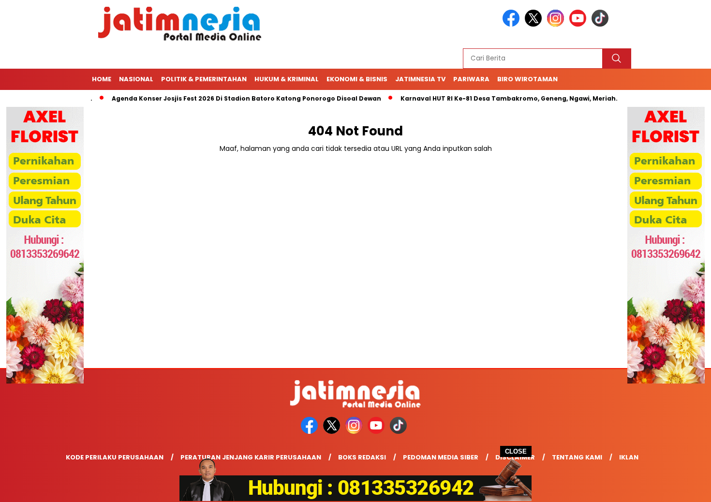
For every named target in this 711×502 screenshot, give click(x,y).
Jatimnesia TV (420, 79)
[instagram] (557, 24)
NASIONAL (136, 79)
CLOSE (516, 451)
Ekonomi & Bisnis (356, 79)
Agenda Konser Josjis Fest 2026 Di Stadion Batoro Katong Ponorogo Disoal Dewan (230, 98)
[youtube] (579, 24)
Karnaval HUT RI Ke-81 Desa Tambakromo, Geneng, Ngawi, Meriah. (493, 98)
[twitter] (535, 24)
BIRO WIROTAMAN (527, 79)
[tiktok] (602, 24)
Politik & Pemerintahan (204, 79)
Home (101, 79)
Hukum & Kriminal (286, 79)
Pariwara (471, 79)
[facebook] (513, 24)
